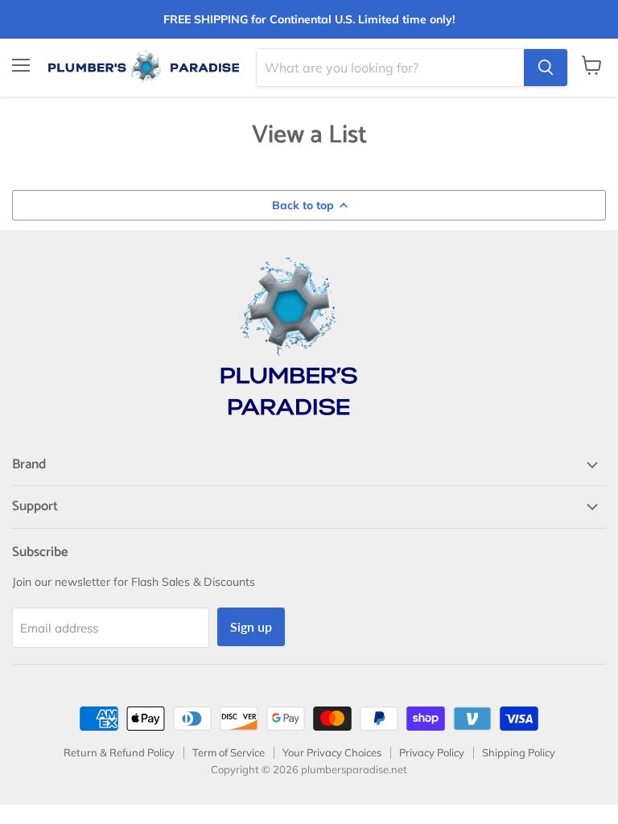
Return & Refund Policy (119, 752)
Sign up (251, 626)
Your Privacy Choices (331, 752)
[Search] (545, 67)
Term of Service (228, 752)
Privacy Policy (431, 752)
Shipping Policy (518, 752)
